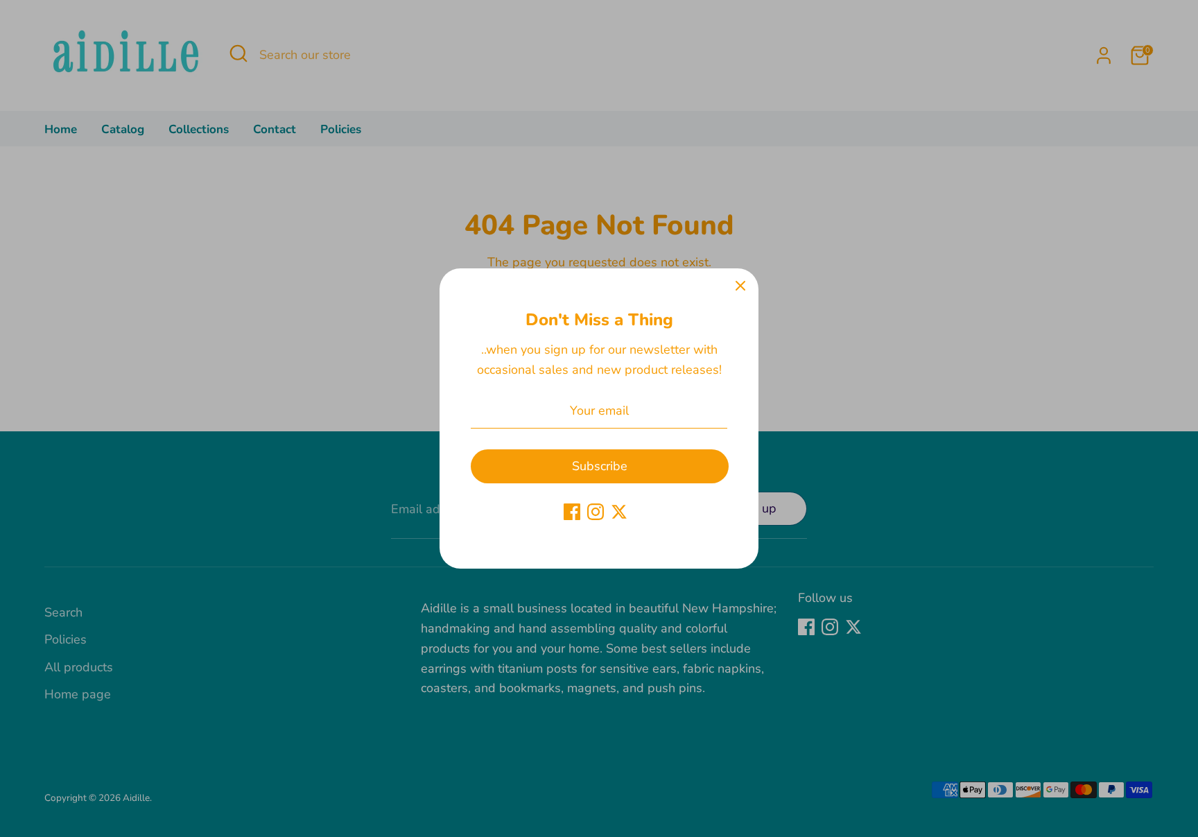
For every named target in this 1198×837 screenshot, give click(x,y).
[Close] (740, 286)
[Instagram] (595, 511)
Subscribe (599, 466)
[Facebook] (572, 511)
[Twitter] (619, 511)
